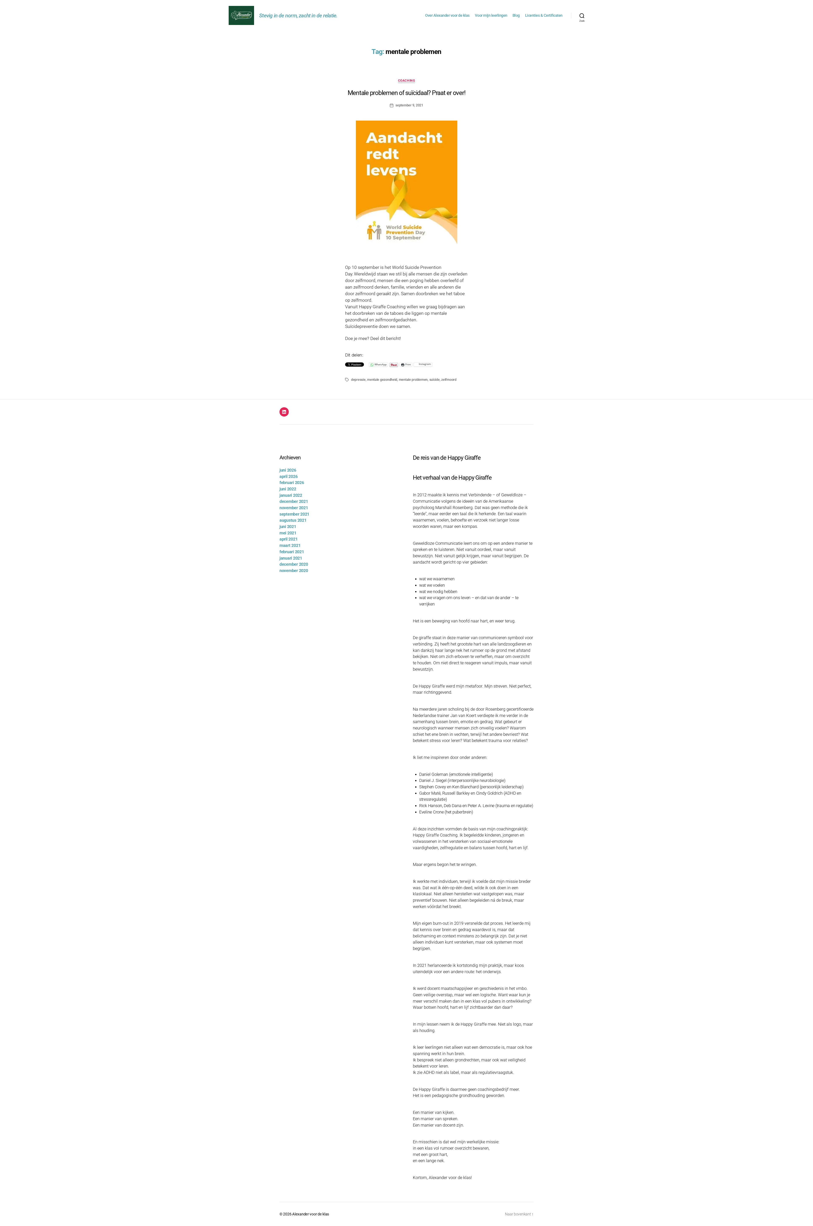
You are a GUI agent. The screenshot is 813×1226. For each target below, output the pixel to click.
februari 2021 (291, 551)
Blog (516, 15)
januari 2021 (290, 558)
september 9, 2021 (409, 105)
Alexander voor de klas (310, 1214)
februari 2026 (291, 482)
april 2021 (288, 539)
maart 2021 (289, 545)
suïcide (434, 380)
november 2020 (293, 570)
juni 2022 (287, 489)
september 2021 (294, 514)
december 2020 (293, 564)
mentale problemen (413, 380)
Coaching (406, 81)
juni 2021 (287, 526)
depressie (358, 380)
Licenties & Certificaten (544, 15)
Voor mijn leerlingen (491, 15)
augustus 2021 (293, 520)
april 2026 (288, 476)
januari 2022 (290, 495)
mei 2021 (287, 533)
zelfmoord (448, 380)
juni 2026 (287, 470)
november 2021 (293, 507)
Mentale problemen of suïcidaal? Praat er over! (407, 92)
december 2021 (293, 501)
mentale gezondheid (382, 380)
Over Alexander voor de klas (447, 15)
